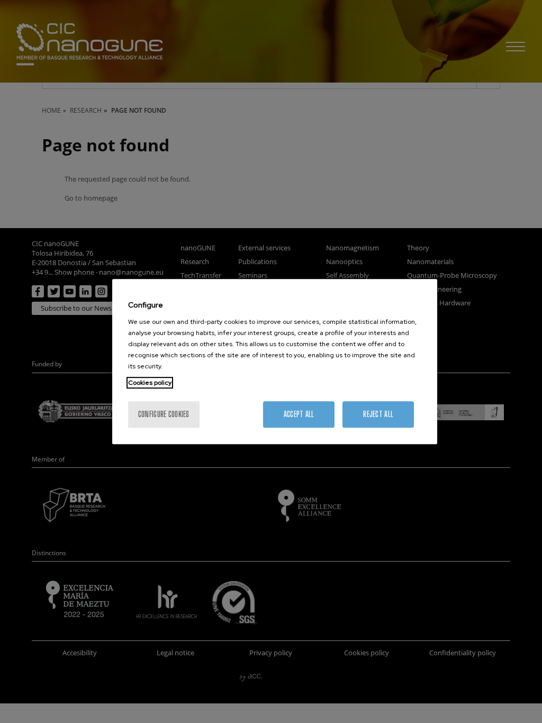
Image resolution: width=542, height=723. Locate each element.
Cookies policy (149, 382)
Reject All (378, 414)
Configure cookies (163, 414)
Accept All (299, 414)
